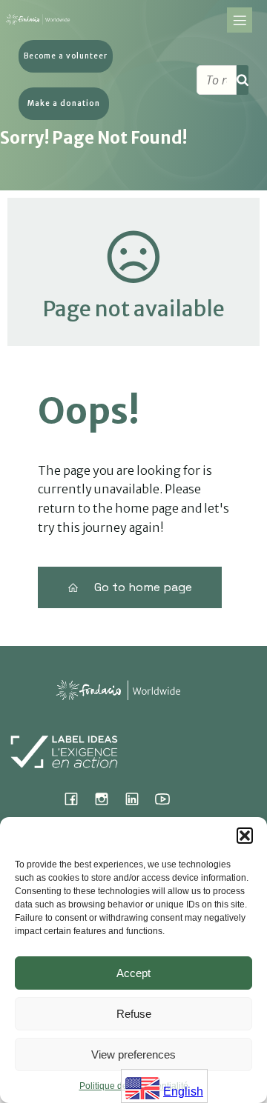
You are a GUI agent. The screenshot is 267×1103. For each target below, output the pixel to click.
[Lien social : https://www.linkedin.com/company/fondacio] (137, 798)
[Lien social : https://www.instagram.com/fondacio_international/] (107, 798)
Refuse (133, 1013)
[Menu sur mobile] (239, 20)
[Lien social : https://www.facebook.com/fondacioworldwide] (77, 798)
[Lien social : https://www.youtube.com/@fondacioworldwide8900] (168, 798)
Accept (133, 973)
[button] (244, 835)
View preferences (133, 1054)
